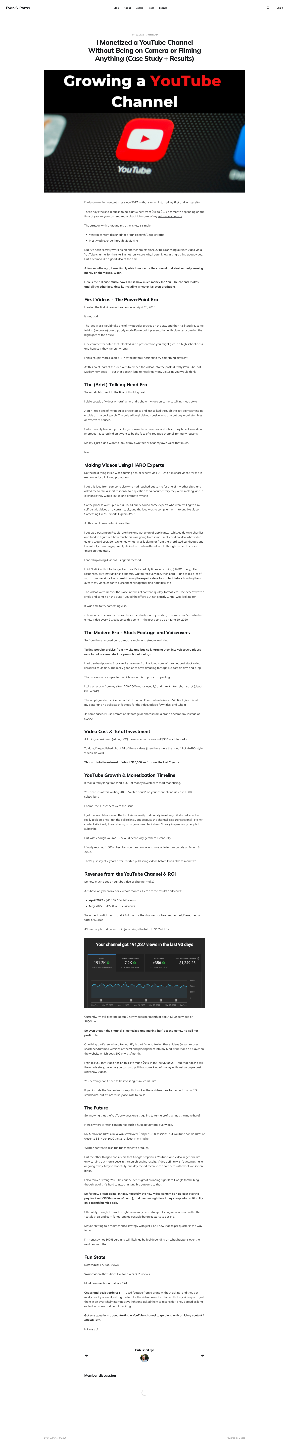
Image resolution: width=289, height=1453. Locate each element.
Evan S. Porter (18, 8)
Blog (116, 7)
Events (163, 7)
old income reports (170, 216)
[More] (172, 7)
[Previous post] (86, 1355)
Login (279, 7)
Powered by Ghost (235, 1437)
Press (151, 7)
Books (139, 7)
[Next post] (202, 1355)
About (127, 7)
